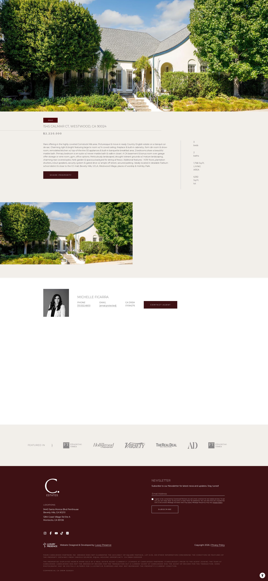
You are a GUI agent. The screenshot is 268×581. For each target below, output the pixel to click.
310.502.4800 (83, 305)
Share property (61, 175)
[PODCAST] (67, 533)
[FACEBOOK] (50, 533)
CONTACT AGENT (160, 305)
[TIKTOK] (62, 533)
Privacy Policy (217, 502)
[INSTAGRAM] (45, 533)
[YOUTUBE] (56, 533)
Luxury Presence (103, 545)
